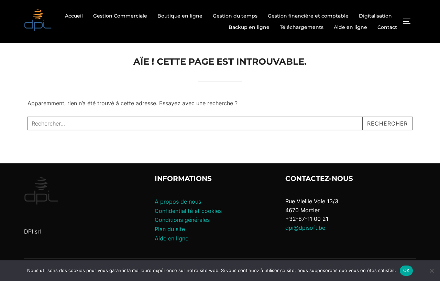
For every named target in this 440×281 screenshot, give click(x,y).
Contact (387, 27)
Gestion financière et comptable (308, 16)
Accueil (74, 16)
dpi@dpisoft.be (305, 227)
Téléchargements (301, 27)
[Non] (431, 270)
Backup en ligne (249, 27)
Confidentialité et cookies (188, 210)
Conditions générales (182, 219)
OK (406, 270)
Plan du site (170, 229)
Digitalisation (375, 16)
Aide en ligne (350, 27)
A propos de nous (178, 201)
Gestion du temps (235, 16)
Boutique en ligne (179, 16)
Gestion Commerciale (120, 16)
